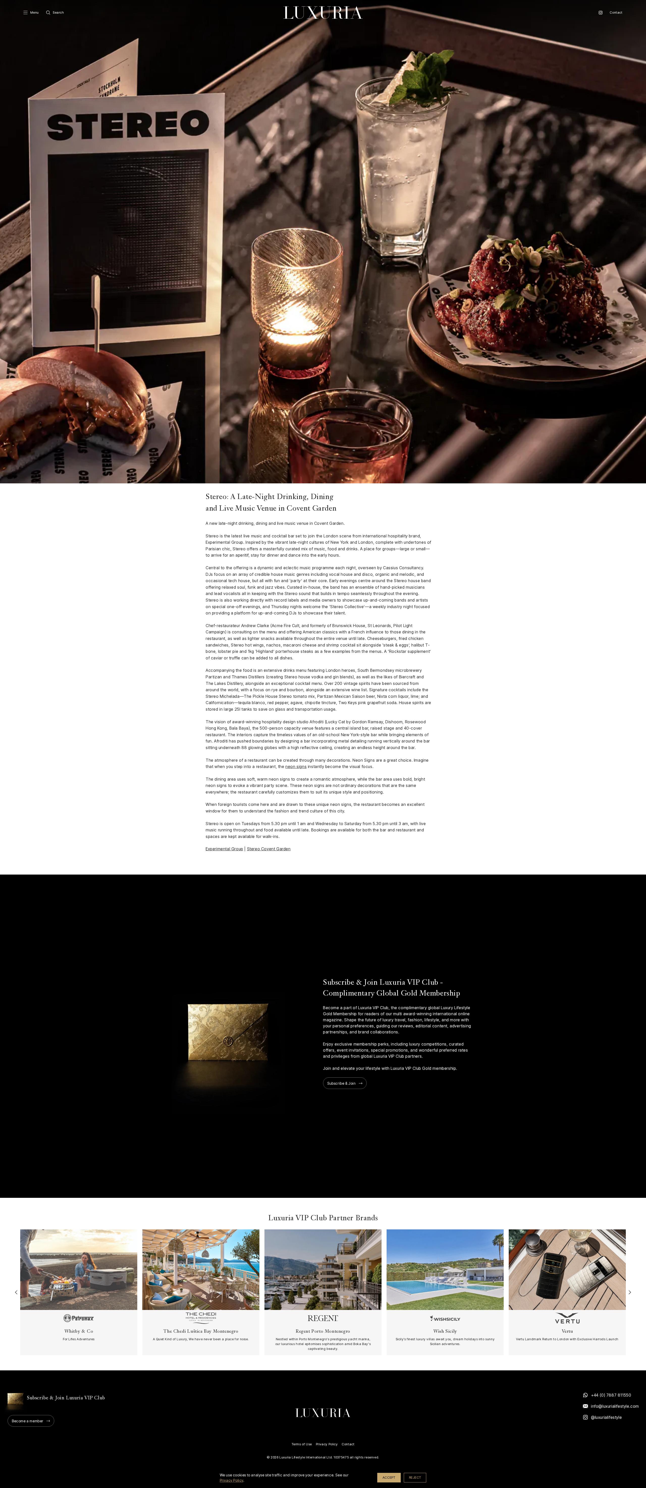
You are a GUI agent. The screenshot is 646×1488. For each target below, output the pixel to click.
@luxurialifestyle (606, 1417)
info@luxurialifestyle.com (614, 1406)
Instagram (601, 13)
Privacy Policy (327, 1444)
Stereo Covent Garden (269, 848)
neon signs (296, 766)
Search (58, 12)
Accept (389, 1477)
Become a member (27, 1421)
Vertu (567, 1331)
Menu (34, 12)
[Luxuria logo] (323, 12)
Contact (616, 12)
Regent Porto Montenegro (323, 1331)
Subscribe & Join (341, 1083)
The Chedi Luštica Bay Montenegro (200, 1331)
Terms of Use (302, 1444)
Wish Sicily (445, 1331)
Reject (415, 1477)
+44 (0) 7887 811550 (611, 1395)
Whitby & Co (78, 1331)
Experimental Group (224, 848)
